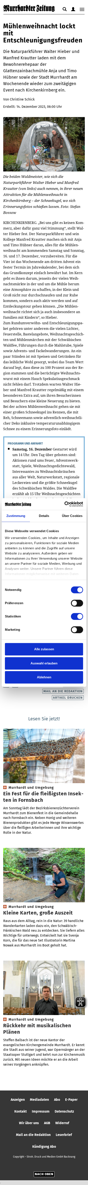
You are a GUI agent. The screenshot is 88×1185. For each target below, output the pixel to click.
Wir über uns (29, 1123)
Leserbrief (64, 1135)
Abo (57, 1100)
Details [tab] (44, 516)
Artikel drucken (68, 698)
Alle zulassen (44, 649)
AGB (47, 1123)
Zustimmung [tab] (15, 516)
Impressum (41, 1111)
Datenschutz (64, 1111)
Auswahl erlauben (44, 663)
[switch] (77, 603)
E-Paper (71, 1100)
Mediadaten (39, 1100)
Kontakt (20, 1111)
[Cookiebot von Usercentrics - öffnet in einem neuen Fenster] (64, 504)
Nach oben (44, 1174)
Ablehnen (44, 677)
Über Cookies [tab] (72, 516)
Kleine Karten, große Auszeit (38, 913)
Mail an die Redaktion (63, 691)
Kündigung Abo (44, 1146)
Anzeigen (18, 1100)
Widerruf (62, 1123)
